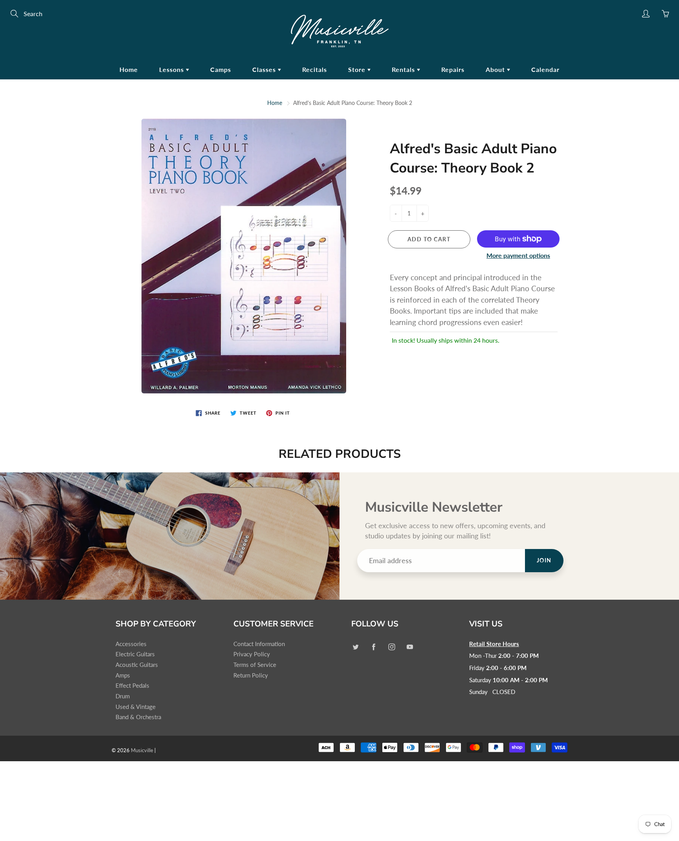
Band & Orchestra (138, 717)
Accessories (131, 644)
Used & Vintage (136, 706)
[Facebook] (373, 647)
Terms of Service (254, 664)
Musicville (142, 750)
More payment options (518, 255)
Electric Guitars (135, 654)
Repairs (452, 69)
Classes (265, 69)
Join (544, 560)
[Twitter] (355, 647)
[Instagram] (391, 647)
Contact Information (259, 644)
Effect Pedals (132, 685)
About (496, 69)
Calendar (545, 69)
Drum (123, 696)
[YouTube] (410, 647)
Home (128, 69)
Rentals (404, 69)
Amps (123, 675)
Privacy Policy (251, 654)
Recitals (314, 69)
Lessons (172, 69)
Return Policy (250, 675)
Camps (220, 69)
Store (357, 69)
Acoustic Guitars (137, 664)
